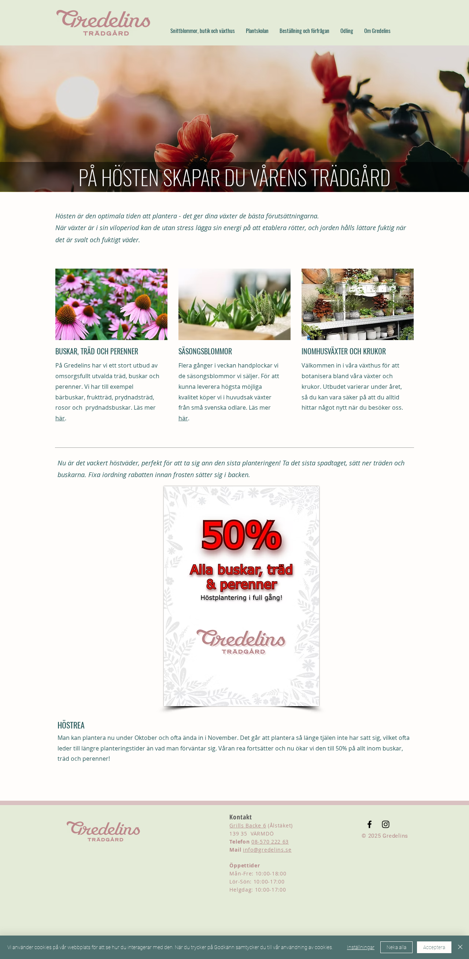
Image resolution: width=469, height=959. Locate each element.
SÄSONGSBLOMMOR (205, 351)
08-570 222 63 (270, 841)
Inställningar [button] (360, 947)
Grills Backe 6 (247, 825)
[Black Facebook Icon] (369, 824)
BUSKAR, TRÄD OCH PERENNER (96, 351)
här (60, 418)
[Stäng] (460, 947)
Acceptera (434, 947)
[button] (202, 30)
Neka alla (396, 947)
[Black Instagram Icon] (386, 824)
